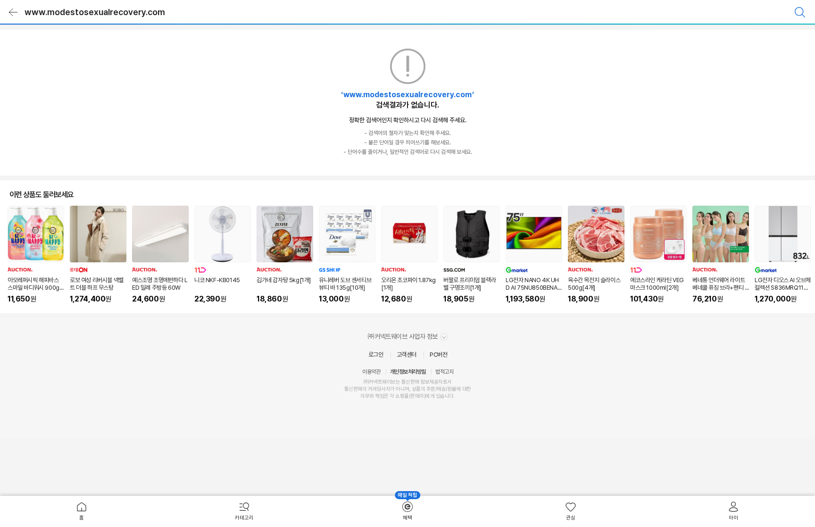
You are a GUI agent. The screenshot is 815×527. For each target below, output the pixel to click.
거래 (372, 389)
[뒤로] (13, 12)
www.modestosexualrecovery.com (95, 12)
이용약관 (371, 371)
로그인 (375, 354)
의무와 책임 (372, 396)
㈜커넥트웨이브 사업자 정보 (403, 336)
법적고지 (444, 371)
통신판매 (353, 389)
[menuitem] (81, 511)
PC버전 (438, 354)
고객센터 (406, 354)
